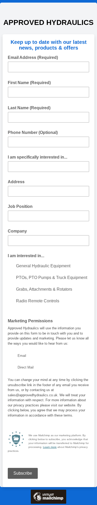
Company (17, 231)
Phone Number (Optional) (33, 132)
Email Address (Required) (34, 57)
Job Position (20, 206)
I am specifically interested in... (37, 157)
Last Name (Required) (31, 107)
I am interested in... (26, 256)
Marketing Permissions (30, 321)
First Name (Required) (31, 82)
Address (16, 182)
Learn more (50, 447)
